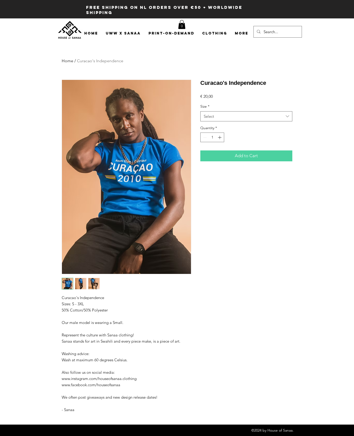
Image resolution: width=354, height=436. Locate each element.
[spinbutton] (212, 137)
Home (67, 60)
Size (204, 106)
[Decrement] (204, 137)
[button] (182, 24)
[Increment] (220, 137)
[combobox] (246, 116)
